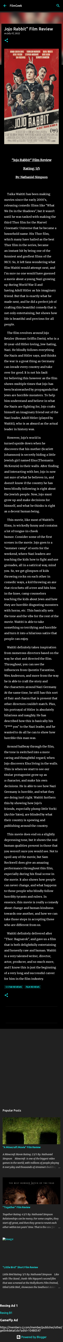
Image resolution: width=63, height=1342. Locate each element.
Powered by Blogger (34, 1337)
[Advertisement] (31, 1066)
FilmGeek (16, 5)
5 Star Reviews (14, 987)
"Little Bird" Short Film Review (20, 1267)
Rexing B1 (6, 1312)
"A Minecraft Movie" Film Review (22, 1147)
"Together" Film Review (16, 1207)
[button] (6, 40)
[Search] (58, 5)
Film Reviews (33, 987)
